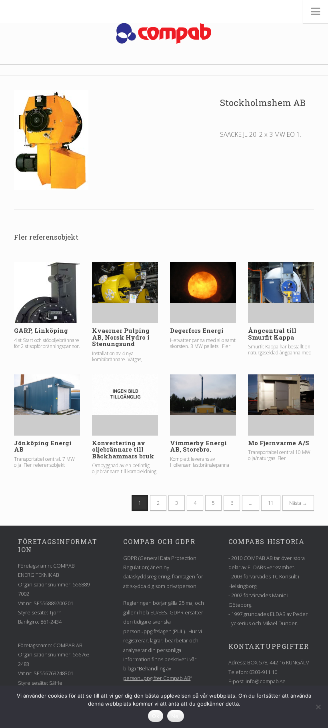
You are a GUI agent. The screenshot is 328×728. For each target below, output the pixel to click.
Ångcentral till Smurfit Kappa (272, 333)
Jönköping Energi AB (43, 446)
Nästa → (298, 503)
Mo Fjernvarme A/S (278, 443)
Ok (155, 716)
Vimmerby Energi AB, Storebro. (198, 446)
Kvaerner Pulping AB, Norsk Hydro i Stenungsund (121, 337)
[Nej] (318, 707)
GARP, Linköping (41, 330)
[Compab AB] (164, 33)
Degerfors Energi (197, 330)
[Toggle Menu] (315, 11)
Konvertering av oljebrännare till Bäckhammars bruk (123, 449)
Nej (175, 716)
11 (271, 503)
